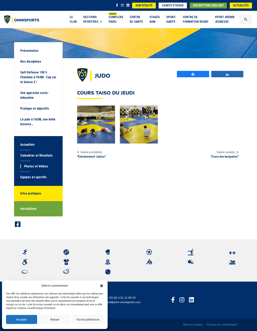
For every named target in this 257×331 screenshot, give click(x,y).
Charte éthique (173, 5)
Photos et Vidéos (36, 166)
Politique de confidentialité (222, 324)
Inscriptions (28, 209)
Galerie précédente (91, 152)
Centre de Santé (136, 19)
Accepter (21, 319)
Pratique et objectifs (34, 108)
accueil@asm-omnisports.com (121, 302)
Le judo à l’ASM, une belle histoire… (37, 121)
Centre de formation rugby (195, 19)
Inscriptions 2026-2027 (208, 5)
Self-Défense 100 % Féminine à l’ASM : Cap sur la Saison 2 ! (38, 77)
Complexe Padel (116, 19)
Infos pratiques (30, 193)
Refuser (54, 319)
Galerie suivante (226, 152)
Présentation (29, 51)
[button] (102, 286)
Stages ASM (154, 19)
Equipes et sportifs (33, 177)
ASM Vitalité (144, 5)
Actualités (241, 5)
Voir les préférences (88, 319)
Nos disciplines (30, 61)
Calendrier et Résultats (36, 155)
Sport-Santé (171, 19)
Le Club (73, 19)
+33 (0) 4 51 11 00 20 (122, 297)
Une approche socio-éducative (34, 95)
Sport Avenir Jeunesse (225, 19)
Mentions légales (193, 324)
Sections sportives (90, 19)
